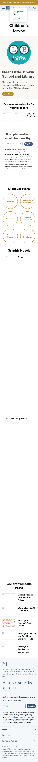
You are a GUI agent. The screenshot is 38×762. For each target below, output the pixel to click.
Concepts (10, 219)
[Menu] (3, 8)
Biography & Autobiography (27, 201)
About (4, 729)
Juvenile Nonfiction (27, 236)
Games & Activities (27, 218)
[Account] (30, 8)
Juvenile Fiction (10, 236)
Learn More (8, 94)
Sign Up (28, 144)
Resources (6, 735)
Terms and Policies (9, 741)
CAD (18, 18)
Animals (10, 201)
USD (18, 14)
